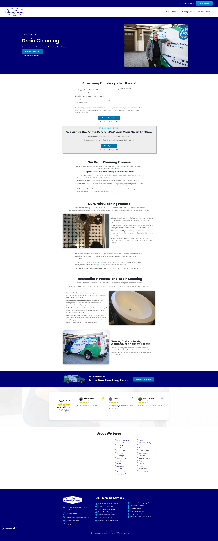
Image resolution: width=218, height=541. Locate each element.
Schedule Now (204, 3)
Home (168, 12)
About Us (175, 12)
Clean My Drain (109, 146)
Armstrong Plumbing (108, 533)
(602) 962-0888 (186, 3)
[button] (164, 405)
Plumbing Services (188, 12)
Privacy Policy (109, 531)
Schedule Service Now (32, 51)
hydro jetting (101, 264)
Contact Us (209, 12)
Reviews (200, 12)
